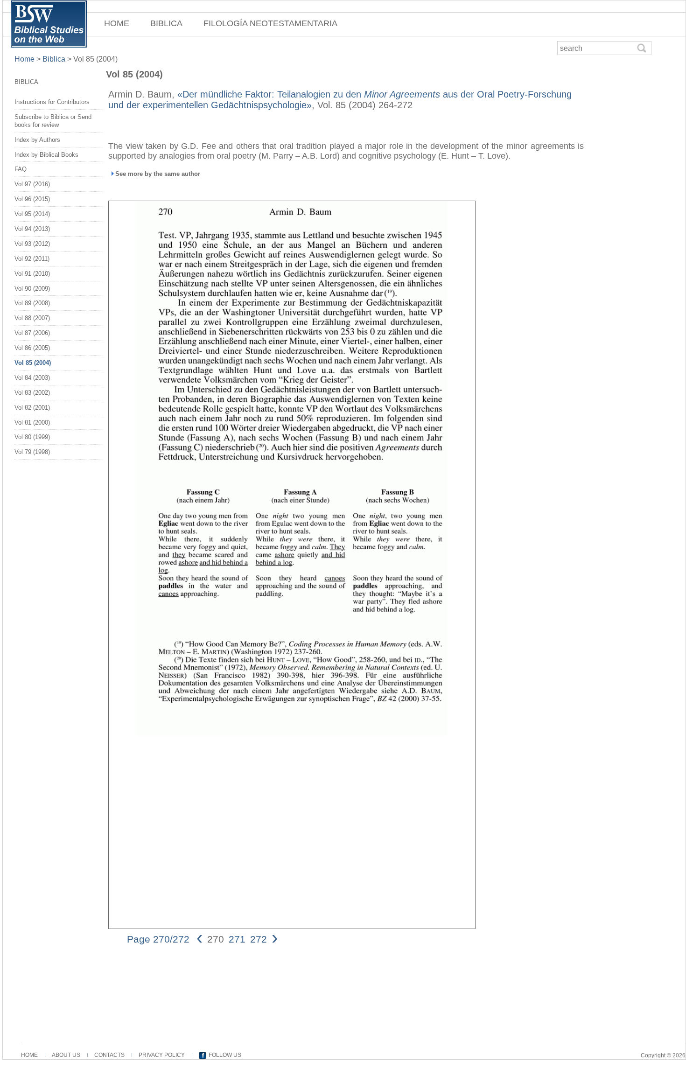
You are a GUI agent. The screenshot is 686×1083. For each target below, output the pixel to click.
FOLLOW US (225, 1055)
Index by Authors (37, 139)
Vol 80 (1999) (32, 436)
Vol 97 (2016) (32, 184)
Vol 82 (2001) (32, 407)
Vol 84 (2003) (32, 377)
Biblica (53, 59)
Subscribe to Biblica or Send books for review (52, 120)
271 (237, 939)
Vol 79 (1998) (32, 451)
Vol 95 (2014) (32, 213)
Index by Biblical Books (46, 154)
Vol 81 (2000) (32, 422)
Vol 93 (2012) (32, 243)
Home (25, 59)
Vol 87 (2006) (32, 332)
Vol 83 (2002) (32, 392)
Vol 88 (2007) (32, 317)
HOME (116, 23)
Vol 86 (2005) (32, 347)
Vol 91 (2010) (32, 273)
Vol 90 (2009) (32, 288)
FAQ (20, 169)
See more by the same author (157, 173)
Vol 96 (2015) (32, 199)
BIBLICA (166, 23)
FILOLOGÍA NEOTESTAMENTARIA (270, 23)
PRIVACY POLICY (162, 1055)
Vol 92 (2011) (31, 258)
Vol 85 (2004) (32, 362)
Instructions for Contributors (52, 101)
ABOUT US (66, 1055)
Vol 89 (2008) (32, 303)
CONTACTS (109, 1055)
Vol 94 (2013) (32, 228)
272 (258, 939)
